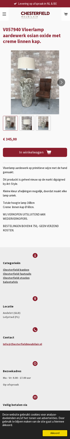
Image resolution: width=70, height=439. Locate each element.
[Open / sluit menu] (4, 14)
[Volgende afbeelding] (61, 82)
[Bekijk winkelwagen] (65, 14)
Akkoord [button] (55, 433)
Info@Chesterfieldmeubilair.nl (22, 344)
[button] (10, 123)
